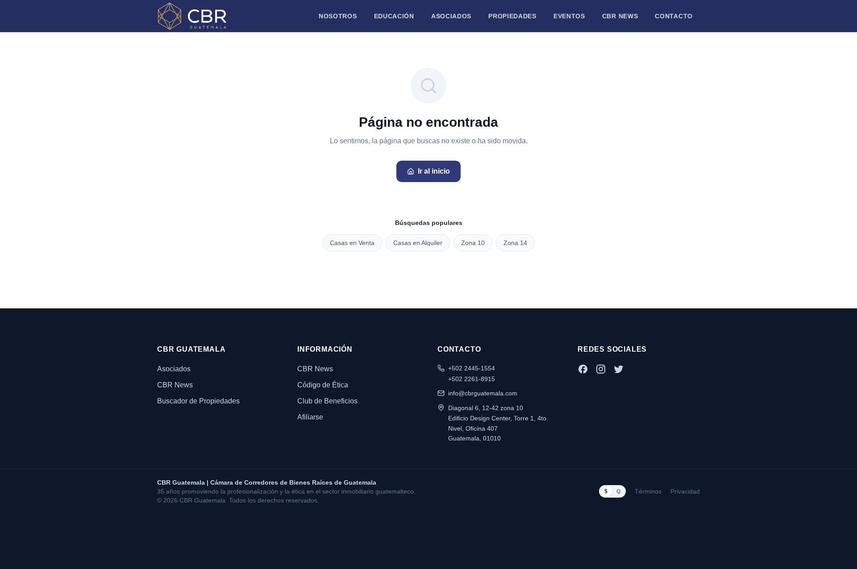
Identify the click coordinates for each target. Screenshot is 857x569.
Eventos (569, 16)
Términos (648, 491)
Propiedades (512, 16)
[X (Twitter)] (618, 369)
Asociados (451, 16)
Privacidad (685, 491)
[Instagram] (600, 369)
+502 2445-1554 (471, 368)
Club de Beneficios (327, 401)
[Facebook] (583, 369)
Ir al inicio (434, 171)
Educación (394, 16)
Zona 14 (515, 242)
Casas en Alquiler (417, 242)
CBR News (620, 16)
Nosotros (338, 16)
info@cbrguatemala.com (482, 393)
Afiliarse (310, 417)
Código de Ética (322, 385)
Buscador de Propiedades (198, 401)
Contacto (674, 16)
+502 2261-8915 (471, 378)
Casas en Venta (352, 242)
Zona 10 (473, 242)
